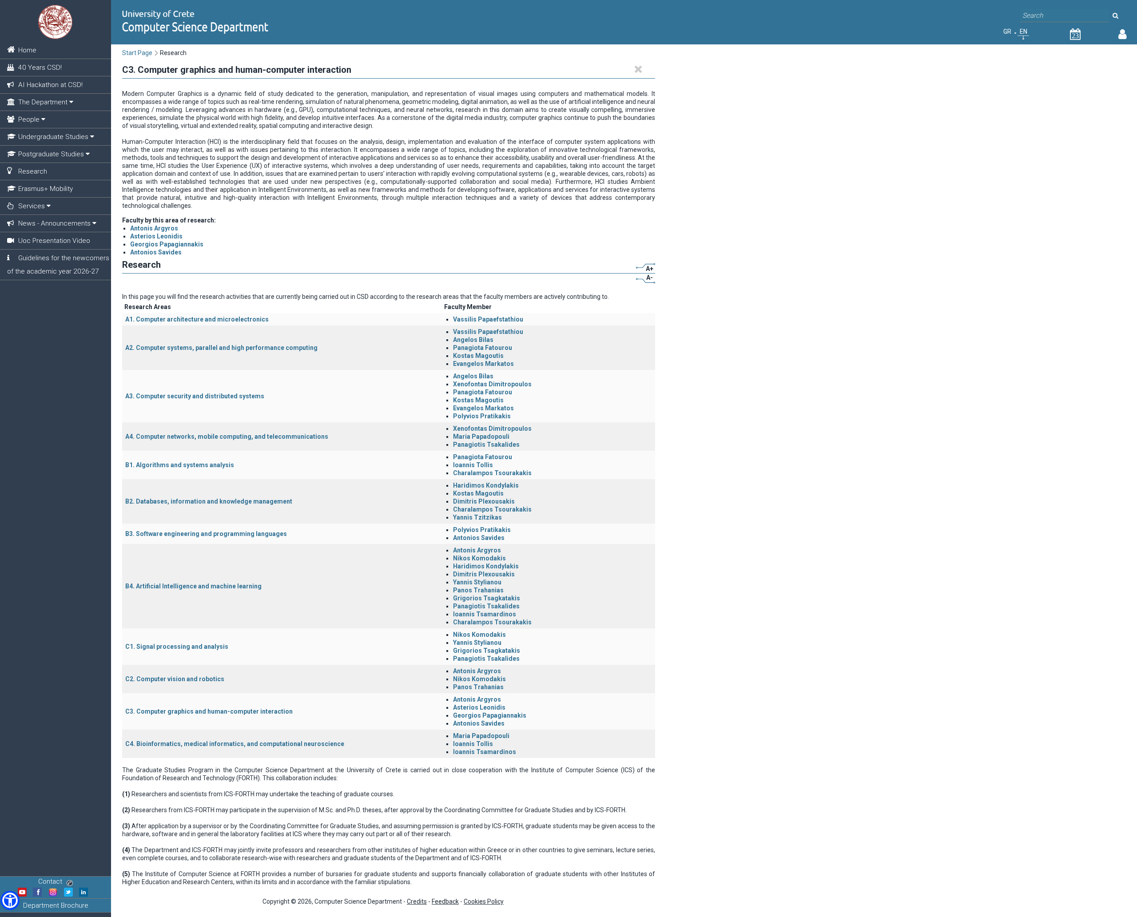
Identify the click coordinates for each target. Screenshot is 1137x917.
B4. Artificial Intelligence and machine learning (193, 586)
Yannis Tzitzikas (477, 517)
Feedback (445, 901)
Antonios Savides (156, 252)
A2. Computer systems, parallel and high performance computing (221, 347)
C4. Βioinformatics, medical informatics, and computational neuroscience (234, 743)
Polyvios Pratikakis (482, 416)
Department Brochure (55, 905)
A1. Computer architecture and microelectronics (197, 319)
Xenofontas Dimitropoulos (492, 384)
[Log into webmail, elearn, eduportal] (1122, 36)
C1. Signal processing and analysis (176, 646)
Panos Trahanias (478, 590)
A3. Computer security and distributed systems (194, 396)
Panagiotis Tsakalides (486, 444)
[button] (10, 900)
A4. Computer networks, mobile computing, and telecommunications (226, 436)
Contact (50, 881)
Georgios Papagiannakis (166, 244)
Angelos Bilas (473, 339)
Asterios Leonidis (156, 236)
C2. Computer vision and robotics (174, 679)
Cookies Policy (484, 901)
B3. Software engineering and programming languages (206, 533)
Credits (417, 901)
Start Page (137, 52)
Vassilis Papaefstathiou (488, 319)
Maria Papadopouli (481, 436)
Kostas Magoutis (478, 355)
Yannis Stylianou (477, 582)
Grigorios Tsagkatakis (486, 598)
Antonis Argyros (154, 228)
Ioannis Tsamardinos (484, 614)
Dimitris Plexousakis (484, 501)
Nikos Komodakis (479, 558)
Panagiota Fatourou (482, 347)
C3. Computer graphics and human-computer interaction (209, 711)
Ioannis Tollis (473, 464)
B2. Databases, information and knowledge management (208, 501)
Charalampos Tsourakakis (492, 472)
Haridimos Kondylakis (486, 485)
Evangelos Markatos (483, 363)
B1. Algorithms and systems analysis (179, 464)
